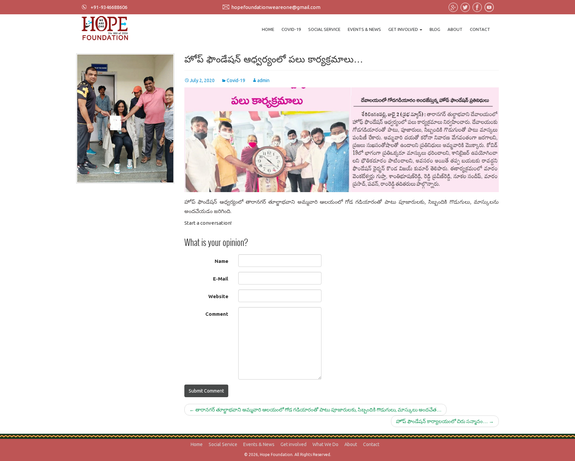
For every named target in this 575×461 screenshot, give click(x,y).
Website (218, 296)
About (455, 29)
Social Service (324, 29)
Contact (480, 29)
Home (268, 29)
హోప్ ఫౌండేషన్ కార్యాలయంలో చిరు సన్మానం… (445, 421)
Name (221, 261)
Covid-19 (291, 29)
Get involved (403, 29)
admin (263, 80)
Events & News (364, 29)
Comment (216, 314)
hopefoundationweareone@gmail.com (275, 7)
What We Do (325, 444)
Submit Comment (206, 391)
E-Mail (220, 279)
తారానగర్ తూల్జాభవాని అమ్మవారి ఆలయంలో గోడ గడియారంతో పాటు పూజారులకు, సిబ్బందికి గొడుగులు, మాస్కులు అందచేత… (315, 409)
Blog (435, 29)
